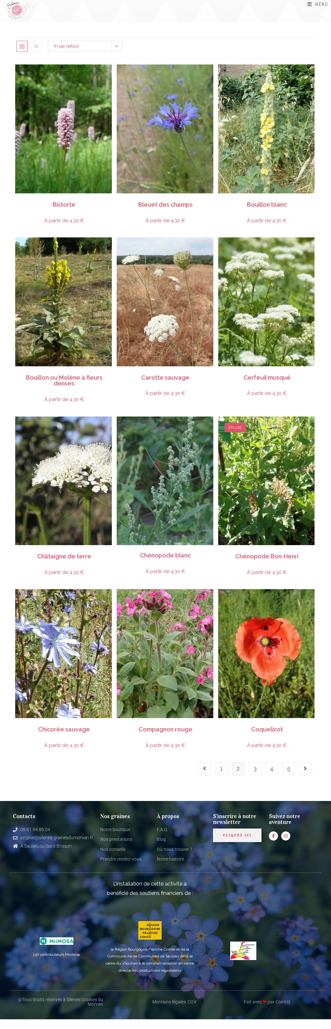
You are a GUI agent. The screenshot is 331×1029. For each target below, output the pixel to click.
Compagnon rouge (165, 729)
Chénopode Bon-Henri (266, 557)
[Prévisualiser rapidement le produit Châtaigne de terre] (108, 427)
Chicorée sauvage (64, 729)
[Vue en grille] (21, 46)
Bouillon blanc (267, 205)
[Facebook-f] (273, 835)
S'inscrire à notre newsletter (234, 819)
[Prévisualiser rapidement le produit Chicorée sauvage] (108, 600)
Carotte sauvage (165, 378)
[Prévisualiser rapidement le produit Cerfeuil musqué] (311, 248)
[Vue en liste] (36, 46)
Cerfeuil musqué (267, 378)
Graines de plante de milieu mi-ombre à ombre (254, 373)
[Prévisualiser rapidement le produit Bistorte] (108, 75)
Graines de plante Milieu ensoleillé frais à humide (79, 200)
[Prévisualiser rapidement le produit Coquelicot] (311, 600)
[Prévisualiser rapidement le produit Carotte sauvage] (210, 248)
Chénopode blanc (165, 556)
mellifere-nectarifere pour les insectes (163, 374)
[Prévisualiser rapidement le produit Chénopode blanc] (210, 427)
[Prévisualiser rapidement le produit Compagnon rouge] (210, 600)
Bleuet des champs (165, 205)
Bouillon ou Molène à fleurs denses (64, 381)
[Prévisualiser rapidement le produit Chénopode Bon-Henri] (311, 427)
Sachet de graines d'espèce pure (29, 200)
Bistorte (64, 205)
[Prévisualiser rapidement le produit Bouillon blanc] (311, 75)
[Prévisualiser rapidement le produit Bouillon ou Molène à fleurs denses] (108, 248)
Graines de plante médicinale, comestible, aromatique (52, 200)
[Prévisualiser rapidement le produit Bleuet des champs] (210, 75)
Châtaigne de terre (64, 557)
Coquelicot (267, 729)
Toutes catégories (66, 201)
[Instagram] (285, 835)
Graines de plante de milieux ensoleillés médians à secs (153, 200)
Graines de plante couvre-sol (247, 552)
